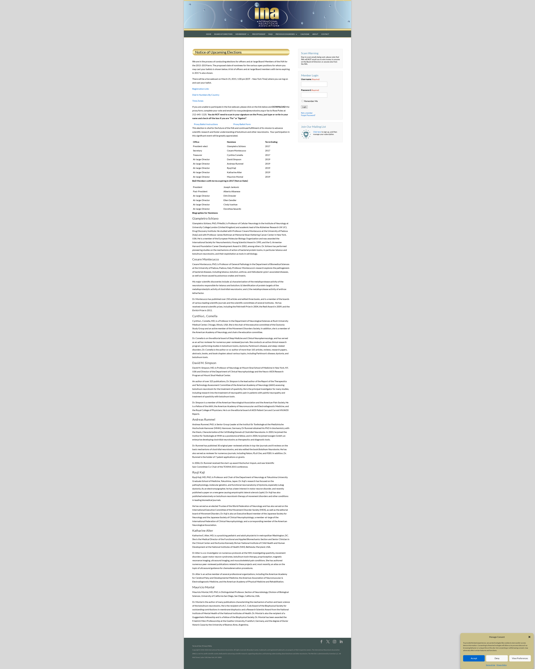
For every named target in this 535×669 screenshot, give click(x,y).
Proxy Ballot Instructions (206, 124)
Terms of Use (490, 665)
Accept (474, 658)
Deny (497, 658)
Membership (240, 34)
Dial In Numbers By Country (205, 94)
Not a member (307, 113)
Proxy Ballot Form (242, 124)
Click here (317, 132)
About (315, 34)
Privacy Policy (502, 665)
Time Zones (197, 100)
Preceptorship (258, 34)
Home (208, 34)
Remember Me (311, 101)
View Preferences (520, 658)
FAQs (270, 34)
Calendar (305, 34)
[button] (529, 637)
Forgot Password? (308, 115)
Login (304, 107)
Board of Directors (223, 34)
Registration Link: (200, 88)
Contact (325, 34)
